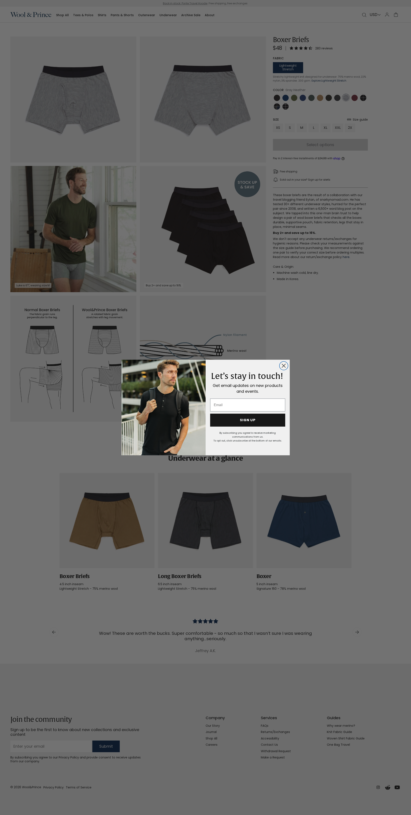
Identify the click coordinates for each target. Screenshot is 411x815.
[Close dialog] (283, 365)
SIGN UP (247, 420)
